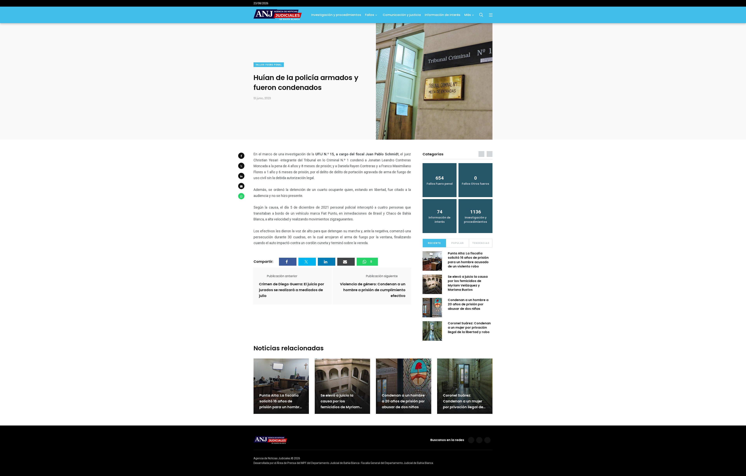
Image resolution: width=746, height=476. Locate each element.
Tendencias (480, 243)
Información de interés (442, 15)
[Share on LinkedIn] (241, 176)
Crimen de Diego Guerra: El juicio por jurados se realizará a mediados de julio (291, 290)
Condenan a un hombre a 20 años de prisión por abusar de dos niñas (468, 304)
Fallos (369, 15)
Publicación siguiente (382, 276)
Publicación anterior (282, 276)
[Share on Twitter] (241, 166)
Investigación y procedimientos (336, 15)
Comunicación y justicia (402, 15)
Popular (457, 243)
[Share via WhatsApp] (241, 196)
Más (467, 15)
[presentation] (481, 154)
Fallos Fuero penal (269, 65)
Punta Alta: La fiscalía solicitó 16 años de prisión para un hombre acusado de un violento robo (468, 260)
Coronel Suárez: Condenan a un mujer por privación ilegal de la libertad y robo (469, 327)
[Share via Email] (241, 186)
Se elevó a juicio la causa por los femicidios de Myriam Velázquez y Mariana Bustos (468, 283)
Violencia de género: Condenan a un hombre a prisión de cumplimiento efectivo (372, 290)
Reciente (434, 243)
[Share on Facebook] (241, 156)
